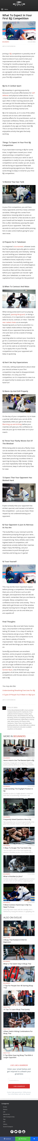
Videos (5, 1124)
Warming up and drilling (12, 424)
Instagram (19, 1131)
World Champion (8, 1126)
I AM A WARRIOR (19, 1086)
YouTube (23, 1131)
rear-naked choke (9, 322)
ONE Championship (9, 1116)
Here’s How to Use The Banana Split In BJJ (18, 760)
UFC (4, 1121)
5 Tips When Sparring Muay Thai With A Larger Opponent (18, 1056)
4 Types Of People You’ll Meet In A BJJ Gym (18, 695)
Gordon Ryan (7, 670)
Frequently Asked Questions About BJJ (17, 819)
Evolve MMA (32, 42)
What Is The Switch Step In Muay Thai (17, 964)
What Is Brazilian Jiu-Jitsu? (13, 876)
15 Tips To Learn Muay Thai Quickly (16, 1009)
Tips (4, 1119)
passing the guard (18, 314)
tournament (18, 246)
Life (4, 1111)
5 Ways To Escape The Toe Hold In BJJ (17, 848)
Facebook (12, 1131)
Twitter (15, 1131)
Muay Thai (6, 937)
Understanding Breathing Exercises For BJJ (18, 690)
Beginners (5, 42)
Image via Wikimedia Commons (12, 38)
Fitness (5, 1109)
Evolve (5, 1106)
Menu (6, 9)
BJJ (11, 53)
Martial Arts (6, 1114)
